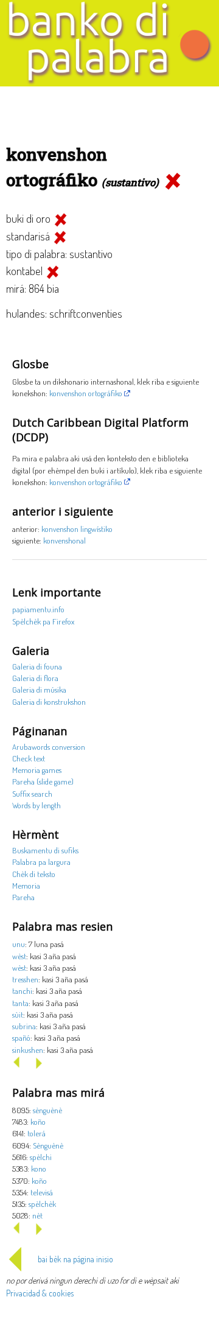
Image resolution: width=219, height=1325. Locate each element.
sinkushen (27, 1049)
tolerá (36, 1133)
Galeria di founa (37, 666)
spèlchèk (42, 1203)
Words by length (36, 805)
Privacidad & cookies (40, 1293)
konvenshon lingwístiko (77, 528)
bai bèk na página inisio (75, 1259)
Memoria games (36, 769)
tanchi (22, 990)
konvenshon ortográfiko (85, 393)
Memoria (26, 885)
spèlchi (41, 1157)
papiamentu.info (38, 609)
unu (18, 944)
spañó (21, 1037)
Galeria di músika (39, 689)
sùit (17, 1014)
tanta (20, 1003)
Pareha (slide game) (43, 781)
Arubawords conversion (48, 746)
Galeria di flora (35, 678)
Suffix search (32, 793)
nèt (37, 1215)
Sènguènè (48, 1145)
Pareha (23, 897)
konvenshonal (64, 540)
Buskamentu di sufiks (45, 850)
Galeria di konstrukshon (49, 701)
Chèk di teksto (33, 874)
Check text (28, 758)
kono (38, 1168)
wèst (19, 956)
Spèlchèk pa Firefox (43, 621)
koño (38, 1121)
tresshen (25, 979)
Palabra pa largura (41, 861)
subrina (24, 1026)
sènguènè (47, 1110)
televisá (41, 1192)
